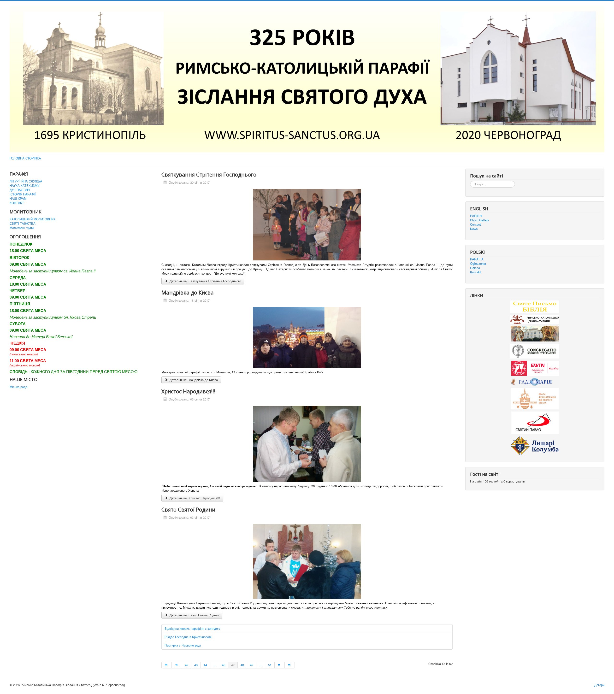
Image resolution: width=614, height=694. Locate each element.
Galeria (475, 268)
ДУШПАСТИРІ (20, 190)
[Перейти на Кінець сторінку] (290, 665)
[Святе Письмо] (534, 306)
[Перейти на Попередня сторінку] (177, 665)
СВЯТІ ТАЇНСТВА (22, 223)
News (474, 229)
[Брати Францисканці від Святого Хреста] (535, 398)
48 (242, 665)
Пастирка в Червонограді (183, 645)
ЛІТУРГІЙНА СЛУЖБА (26, 181)
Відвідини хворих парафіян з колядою (192, 628)
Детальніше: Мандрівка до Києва (193, 379)
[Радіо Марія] (534, 381)
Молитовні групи (22, 228)
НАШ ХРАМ (18, 198)
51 (270, 665)
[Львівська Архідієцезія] (535, 333)
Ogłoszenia (478, 263)
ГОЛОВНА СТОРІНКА (25, 158)
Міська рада (18, 387)
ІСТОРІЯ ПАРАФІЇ (23, 194)
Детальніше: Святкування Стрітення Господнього (205, 281)
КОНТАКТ (17, 203)
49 (251, 665)
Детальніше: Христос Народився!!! (194, 498)
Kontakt (475, 272)
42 (186, 665)
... (214, 665)
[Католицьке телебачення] (535, 367)
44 (205, 665)
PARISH (476, 216)
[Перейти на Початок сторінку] (166, 665)
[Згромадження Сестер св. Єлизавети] (534, 350)
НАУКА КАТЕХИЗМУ (24, 185)
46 (223, 665)
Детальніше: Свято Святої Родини (194, 615)
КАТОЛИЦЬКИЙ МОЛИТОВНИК (32, 219)
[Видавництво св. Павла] (535, 422)
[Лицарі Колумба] (535, 445)
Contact (475, 224)
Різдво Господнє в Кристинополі (188, 637)
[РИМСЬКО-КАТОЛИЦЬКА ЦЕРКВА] (534, 319)
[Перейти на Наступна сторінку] (280, 665)
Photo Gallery (479, 220)
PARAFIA (477, 259)
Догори (599, 684)
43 (196, 665)
